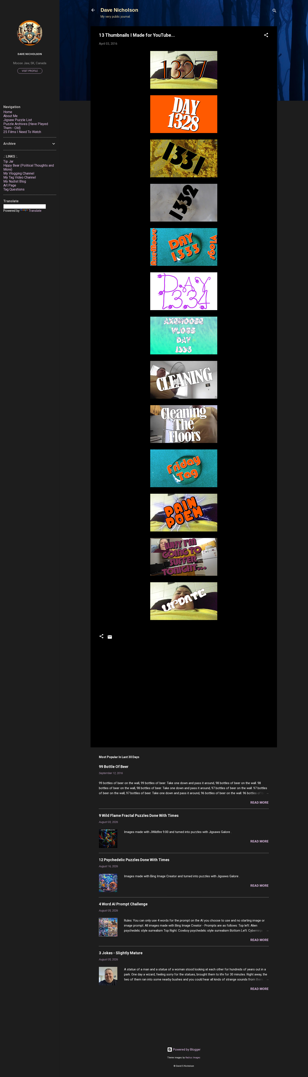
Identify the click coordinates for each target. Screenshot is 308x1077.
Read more (259, 802)
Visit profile (30, 70)
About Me (10, 116)
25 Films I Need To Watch (22, 132)
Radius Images (192, 1057)
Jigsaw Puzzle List (17, 120)
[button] (266, 36)
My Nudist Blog (14, 181)
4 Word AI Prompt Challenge (123, 904)
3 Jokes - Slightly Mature (120, 953)
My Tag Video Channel (19, 177)
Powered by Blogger (186, 1049)
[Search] (274, 11)
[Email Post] (109, 638)
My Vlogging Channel (18, 173)
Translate (35, 211)
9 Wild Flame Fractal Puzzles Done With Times (139, 815)
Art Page (9, 185)
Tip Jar (8, 161)
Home (7, 112)
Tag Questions (14, 189)
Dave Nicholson (119, 10)
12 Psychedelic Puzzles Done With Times (134, 860)
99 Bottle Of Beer (113, 766)
